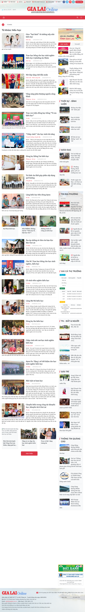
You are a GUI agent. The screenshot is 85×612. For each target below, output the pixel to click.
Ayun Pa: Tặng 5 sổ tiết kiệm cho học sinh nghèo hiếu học (41, 362)
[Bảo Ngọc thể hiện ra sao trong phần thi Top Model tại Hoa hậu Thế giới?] (65, 424)
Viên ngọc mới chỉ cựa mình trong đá (75, 347)
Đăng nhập (79, 2)
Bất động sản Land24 (72, 580)
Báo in (20, 2)
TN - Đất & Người (70, 321)
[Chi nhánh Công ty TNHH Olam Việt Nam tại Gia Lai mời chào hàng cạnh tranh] (65, 475)
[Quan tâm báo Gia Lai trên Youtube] (70, 2)
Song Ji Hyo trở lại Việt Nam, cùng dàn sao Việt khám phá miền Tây (70, 379)
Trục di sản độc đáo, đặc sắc (76, 326)
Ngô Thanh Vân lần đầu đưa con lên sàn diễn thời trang (76, 82)
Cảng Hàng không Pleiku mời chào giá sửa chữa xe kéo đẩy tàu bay (71, 449)
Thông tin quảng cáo (70, 440)
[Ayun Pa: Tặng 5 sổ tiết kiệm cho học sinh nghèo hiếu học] (13, 367)
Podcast (28, 2)
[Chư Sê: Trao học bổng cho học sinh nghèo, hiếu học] (13, 267)
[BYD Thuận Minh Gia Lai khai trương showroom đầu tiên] (65, 502)
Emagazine (51, 2)
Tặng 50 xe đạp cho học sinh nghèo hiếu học (29, 443)
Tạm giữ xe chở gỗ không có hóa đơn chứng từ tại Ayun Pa (76, 61)
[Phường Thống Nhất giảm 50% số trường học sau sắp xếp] (65, 169)
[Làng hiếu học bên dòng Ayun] (13, 201)
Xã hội (28, 197)
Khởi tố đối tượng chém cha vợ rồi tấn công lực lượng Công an (76, 91)
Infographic (61, 2)
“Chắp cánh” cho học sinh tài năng (40, 134)
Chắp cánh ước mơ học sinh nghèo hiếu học (40, 341)
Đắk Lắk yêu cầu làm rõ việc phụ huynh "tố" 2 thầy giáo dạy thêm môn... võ (70, 359)
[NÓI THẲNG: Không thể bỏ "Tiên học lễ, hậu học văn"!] (29, 221)
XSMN (80, 580)
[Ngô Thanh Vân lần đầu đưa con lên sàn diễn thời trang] (63, 82)
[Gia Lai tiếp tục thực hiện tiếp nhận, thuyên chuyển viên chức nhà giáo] (65, 156)
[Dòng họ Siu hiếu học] (13, 327)
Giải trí (65, 371)
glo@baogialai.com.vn (11, 601)
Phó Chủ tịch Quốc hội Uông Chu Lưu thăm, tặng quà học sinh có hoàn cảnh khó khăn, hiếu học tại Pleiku (9, 443)
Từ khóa (9, 24)
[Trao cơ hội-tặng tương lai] (48, 433)
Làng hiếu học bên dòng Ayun (38, 195)
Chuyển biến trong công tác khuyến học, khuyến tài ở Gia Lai (40, 406)
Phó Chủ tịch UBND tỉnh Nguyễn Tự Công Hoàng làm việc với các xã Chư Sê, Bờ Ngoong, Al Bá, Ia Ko (71, 208)
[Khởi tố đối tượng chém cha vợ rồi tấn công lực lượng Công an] (63, 91)
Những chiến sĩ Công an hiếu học (47, 230)
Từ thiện (28, 245)
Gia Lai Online (14, 593)
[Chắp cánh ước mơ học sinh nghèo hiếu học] (13, 346)
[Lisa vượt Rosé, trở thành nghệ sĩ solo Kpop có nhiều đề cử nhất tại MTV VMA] (65, 402)
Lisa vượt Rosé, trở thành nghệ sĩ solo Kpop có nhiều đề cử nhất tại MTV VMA (70, 403)
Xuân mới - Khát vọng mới (33, 77)
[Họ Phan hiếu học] (10, 221)
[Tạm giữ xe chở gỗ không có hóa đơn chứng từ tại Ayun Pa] (63, 62)
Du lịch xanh (29, 345)
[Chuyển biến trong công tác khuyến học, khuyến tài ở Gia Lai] (13, 410)
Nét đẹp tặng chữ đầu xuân (37, 75)
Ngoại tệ (62, 288)
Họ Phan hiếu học (9, 229)
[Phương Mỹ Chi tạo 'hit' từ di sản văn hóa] (65, 415)
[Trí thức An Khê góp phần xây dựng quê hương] (13, 181)
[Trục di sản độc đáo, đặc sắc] (65, 327)
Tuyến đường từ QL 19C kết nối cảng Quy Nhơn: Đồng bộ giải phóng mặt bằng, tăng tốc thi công (70, 72)
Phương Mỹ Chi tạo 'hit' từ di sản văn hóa (76, 415)
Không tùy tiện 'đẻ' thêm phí (76, 108)
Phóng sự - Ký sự (30, 99)
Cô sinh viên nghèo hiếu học (37, 280)
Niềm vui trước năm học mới (76, 128)
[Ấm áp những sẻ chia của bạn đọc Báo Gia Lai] (13, 246)
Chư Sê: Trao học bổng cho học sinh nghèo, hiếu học (40, 262)
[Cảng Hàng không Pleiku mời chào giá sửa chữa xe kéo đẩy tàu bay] (65, 447)
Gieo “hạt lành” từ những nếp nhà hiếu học (40, 35)
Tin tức (28, 118)
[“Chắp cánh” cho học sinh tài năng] (13, 140)
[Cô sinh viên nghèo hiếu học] (13, 286)
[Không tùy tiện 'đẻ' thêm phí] (65, 110)
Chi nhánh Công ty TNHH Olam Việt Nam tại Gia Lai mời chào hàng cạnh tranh (71, 477)
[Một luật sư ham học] (13, 387)
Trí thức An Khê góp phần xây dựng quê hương (40, 176)
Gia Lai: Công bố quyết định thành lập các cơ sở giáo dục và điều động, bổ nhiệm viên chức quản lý (70, 52)
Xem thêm (29, 453)
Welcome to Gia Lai (39, 2)
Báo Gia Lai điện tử (42, 10)
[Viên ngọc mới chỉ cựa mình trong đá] (65, 348)
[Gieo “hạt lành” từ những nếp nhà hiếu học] (13, 40)
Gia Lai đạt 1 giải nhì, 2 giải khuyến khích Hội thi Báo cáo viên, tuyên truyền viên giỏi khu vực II (71, 245)
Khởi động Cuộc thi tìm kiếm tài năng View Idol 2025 (76, 337)
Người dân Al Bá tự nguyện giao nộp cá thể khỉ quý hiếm (76, 232)
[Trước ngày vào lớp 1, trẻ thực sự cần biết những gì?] (65, 182)
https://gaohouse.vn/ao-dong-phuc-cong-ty (70, 583)
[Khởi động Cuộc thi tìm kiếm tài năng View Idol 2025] (65, 336)
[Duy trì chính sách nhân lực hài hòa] (65, 119)
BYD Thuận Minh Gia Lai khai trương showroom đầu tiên (70, 504)
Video (5, 2)
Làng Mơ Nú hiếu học (34, 301)
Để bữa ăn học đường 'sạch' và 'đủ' (76, 139)
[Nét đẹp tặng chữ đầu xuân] (13, 81)
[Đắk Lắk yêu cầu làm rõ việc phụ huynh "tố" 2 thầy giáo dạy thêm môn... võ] (65, 357)
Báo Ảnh (13, 2)
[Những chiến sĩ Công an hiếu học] (48, 221)
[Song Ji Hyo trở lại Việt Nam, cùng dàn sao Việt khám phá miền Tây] (65, 377)
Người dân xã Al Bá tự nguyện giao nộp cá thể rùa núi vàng (70, 259)
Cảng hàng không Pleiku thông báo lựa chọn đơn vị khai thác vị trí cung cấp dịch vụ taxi (71, 490)
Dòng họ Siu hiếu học (34, 321)
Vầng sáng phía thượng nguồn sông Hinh (40, 95)
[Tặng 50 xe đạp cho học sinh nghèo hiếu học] (29, 433)
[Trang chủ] (4, 17)
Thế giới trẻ (29, 180)
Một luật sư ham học (34, 381)
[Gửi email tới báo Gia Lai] (73, 2)
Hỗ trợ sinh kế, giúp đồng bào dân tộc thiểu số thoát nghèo (76, 221)
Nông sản (62, 274)
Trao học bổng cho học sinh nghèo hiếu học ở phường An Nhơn (40, 56)
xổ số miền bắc (63, 580)
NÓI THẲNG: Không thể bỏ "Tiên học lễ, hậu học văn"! (28, 231)
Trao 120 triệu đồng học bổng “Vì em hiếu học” (41, 114)
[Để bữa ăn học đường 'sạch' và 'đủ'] (65, 139)
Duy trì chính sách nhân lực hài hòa (75, 119)
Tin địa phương (69, 194)
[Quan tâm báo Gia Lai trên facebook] (64, 2)
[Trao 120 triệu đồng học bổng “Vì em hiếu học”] (13, 119)
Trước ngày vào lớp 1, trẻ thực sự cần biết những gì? (76, 183)
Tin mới (77, 44)
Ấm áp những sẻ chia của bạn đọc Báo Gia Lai (39, 241)
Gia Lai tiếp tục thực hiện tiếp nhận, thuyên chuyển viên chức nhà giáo (70, 157)
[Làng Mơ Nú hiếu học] (13, 307)
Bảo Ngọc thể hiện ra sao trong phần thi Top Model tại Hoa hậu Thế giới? (70, 426)
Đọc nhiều (64, 44)
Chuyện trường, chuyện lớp (33, 137)
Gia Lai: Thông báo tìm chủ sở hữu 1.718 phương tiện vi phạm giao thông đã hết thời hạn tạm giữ (70, 463)
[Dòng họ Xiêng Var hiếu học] (13, 162)
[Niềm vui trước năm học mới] (65, 129)
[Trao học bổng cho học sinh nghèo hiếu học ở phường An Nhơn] (13, 61)
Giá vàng (62, 302)
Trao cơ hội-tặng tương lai (46, 442)
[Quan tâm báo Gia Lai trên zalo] (67, 2)
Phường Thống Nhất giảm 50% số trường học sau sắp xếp (70, 171)
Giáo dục (28, 39)
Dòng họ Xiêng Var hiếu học (37, 156)
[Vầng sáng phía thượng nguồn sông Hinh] (13, 100)
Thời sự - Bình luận (68, 102)
